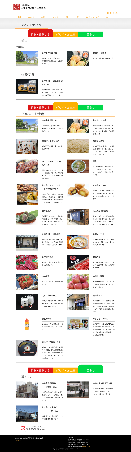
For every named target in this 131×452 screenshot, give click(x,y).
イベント (55, 17)
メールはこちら (86, 446)
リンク (108, 17)
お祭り (43, 17)
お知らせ (31, 17)
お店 (77, 17)
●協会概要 (18, 440)
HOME (19, 17)
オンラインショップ (92, 17)
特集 (67, 17)
